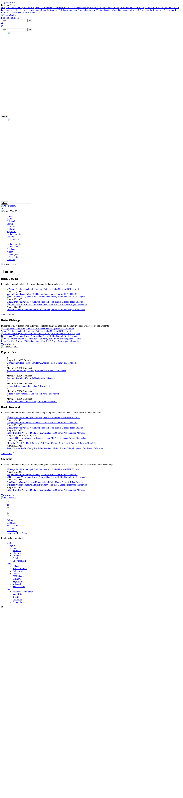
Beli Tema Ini (7, 18)
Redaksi (10, 528)
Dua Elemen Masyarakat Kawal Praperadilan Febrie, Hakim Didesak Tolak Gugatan (110, 7)
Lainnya (10, 236)
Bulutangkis (12, 254)
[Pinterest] (8, 507)
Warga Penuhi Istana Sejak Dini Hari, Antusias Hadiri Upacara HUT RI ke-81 (36, 7)
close (4, 116)
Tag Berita (11, 231)
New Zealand (19, 586)
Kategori (11, 545)
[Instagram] (8, 510)
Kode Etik (11, 523)
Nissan (10, 252)
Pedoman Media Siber (17, 533)
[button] (30, 20)
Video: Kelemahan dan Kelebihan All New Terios (29, 386)
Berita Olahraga (14, 246)
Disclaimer (12, 530)
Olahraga (11, 229)
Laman (10, 589)
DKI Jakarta (12, 257)
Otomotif (11, 226)
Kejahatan (11, 249)
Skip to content (8, 2)
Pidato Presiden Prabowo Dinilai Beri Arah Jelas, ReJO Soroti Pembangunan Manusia (46, 309)
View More (6, 314)
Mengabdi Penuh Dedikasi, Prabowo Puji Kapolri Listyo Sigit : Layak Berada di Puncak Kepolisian (52, 443)
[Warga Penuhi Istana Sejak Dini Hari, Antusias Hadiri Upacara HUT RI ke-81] (43, 289)
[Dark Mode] (2, 24)
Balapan (16, 566)
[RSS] (8, 515)
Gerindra (11, 259)
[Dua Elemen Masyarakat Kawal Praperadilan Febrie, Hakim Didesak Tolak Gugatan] (46, 296)
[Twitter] (8, 505)
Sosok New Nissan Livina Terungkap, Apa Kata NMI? (32, 401)
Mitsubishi (17, 584)
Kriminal (11, 221)
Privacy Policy (13, 525)
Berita (9, 218)
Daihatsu (17, 573)
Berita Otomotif (14, 234)
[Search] (2, 26)
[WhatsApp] (8, 513)
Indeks (16, 18)
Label (9, 563)
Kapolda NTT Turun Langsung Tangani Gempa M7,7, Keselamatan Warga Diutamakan (89, 10)
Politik (10, 224)
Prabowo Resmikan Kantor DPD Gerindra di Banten (31, 378)
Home (9, 216)
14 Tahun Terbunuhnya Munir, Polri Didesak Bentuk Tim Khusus (36, 370)
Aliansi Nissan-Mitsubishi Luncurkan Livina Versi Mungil (33, 393)
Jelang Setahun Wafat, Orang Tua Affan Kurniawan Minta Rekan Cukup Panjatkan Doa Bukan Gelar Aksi (55, 448)
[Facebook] (8, 502)
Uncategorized (19, 561)
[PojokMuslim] (8, 15)
